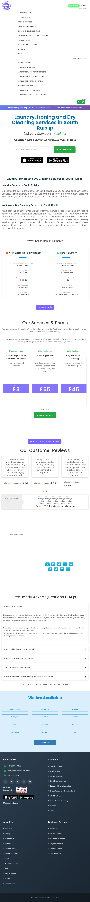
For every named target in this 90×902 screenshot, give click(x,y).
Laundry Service (25, 13)
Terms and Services (12, 854)
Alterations (23, 49)
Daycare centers (56, 844)
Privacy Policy (10, 849)
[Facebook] (5, 781)
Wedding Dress (24, 40)
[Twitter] (11, 781)
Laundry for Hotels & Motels (30, 81)
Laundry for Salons (26, 67)
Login (81, 102)
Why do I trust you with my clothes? (19, 658)
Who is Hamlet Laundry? (14, 606)
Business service (79, 58)
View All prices (45, 415)
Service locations (11, 863)
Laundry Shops (10, 883)
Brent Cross (45, 709)
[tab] (45, 606)
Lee (75, 732)
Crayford (45, 717)
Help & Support (11, 873)
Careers (8, 844)
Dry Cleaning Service (27, 26)
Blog (84, 99)
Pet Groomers (55, 854)
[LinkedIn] (17, 781)
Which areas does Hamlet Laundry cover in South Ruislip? (28, 676)
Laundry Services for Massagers (32, 72)
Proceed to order (45, 307)
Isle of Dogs (15, 732)
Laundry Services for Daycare (31, 76)
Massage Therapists (57, 839)
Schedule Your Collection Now (44, 441)
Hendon (75, 724)
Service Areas (14, 775)
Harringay (45, 724)
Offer (7, 858)
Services (82, 8)
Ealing (15, 724)
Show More (45, 742)
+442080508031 (14, 766)
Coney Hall (15, 717)
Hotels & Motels (56, 849)
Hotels (7, 878)
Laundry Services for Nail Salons (32, 95)
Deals (20, 54)
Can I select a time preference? (17, 667)
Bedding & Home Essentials (29, 31)
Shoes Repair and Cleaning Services (33, 35)
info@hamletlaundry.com (19, 770)
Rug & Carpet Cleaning (28, 45)
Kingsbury (45, 732)
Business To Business (26, 85)
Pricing (83, 6)
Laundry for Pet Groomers (29, 90)
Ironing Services (25, 22)
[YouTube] (29, 781)
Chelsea (75, 709)
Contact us (9, 839)
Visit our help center (58, 684)
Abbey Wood (15, 709)
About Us (8, 829)
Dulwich (75, 717)
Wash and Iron (24, 17)
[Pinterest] (23, 781)
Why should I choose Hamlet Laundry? (20, 649)
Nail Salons (54, 829)
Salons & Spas (55, 834)
